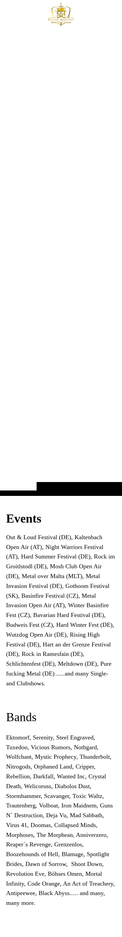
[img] (61, 261)
